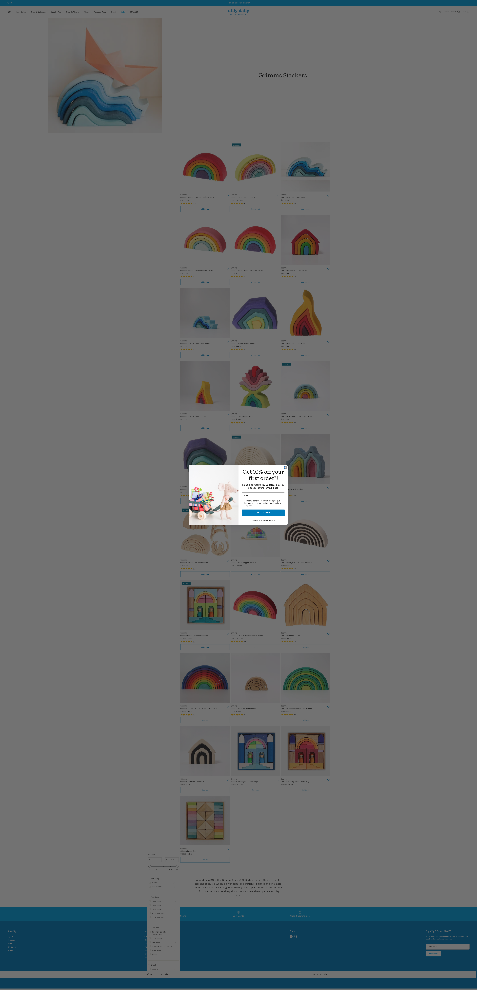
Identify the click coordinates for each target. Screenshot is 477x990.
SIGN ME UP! (263, 512)
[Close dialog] (285, 467)
